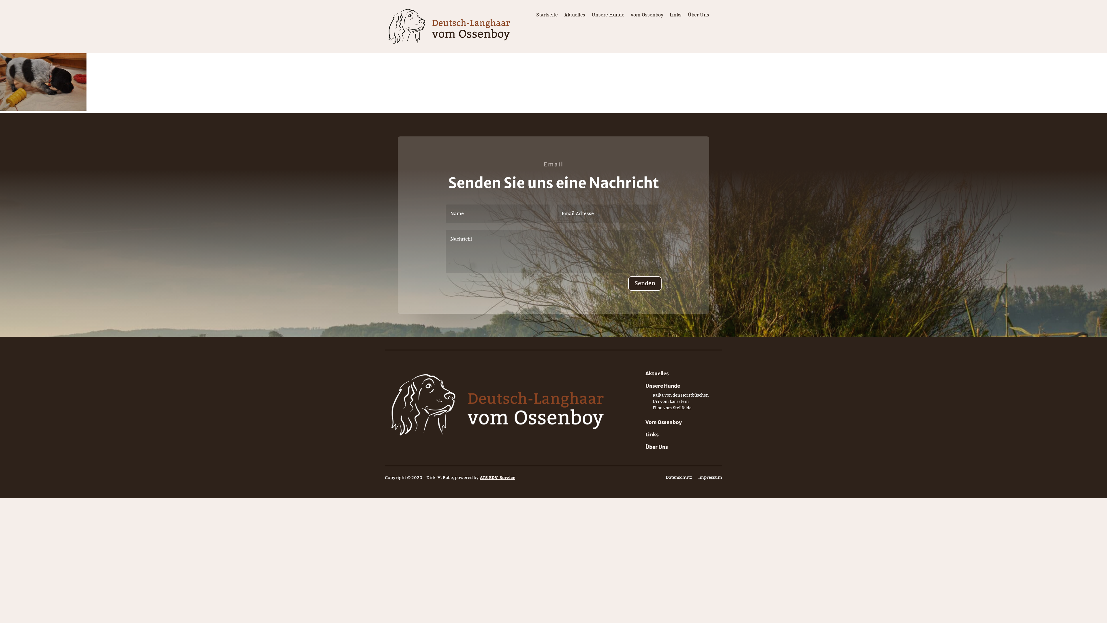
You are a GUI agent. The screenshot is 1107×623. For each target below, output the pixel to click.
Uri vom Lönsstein (671, 403)
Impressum (710, 479)
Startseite (547, 16)
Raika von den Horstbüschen (681, 396)
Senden (645, 283)
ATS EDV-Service (497, 477)
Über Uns (698, 16)
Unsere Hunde (608, 16)
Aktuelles (574, 16)
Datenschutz (679, 479)
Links (675, 16)
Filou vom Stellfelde (672, 409)
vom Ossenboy (647, 16)
